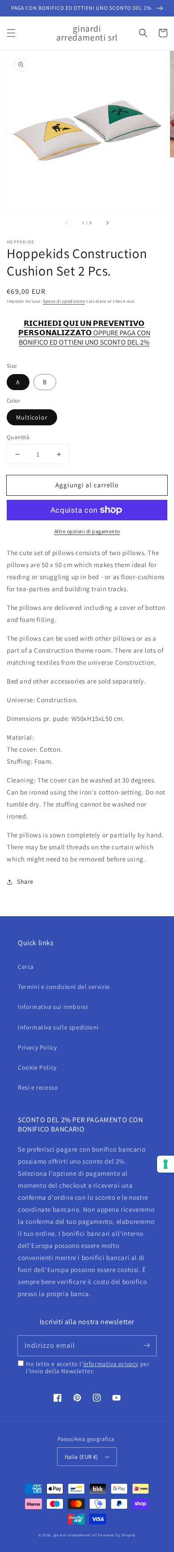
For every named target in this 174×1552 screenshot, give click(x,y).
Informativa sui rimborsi (52, 1007)
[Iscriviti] (146, 1345)
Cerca (26, 967)
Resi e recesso (38, 1087)
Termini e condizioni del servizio (64, 987)
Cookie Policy (37, 1067)
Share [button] (25, 881)
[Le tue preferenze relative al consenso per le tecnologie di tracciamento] (165, 1164)
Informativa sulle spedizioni (58, 1027)
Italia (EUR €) (81, 1457)
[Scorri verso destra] (107, 223)
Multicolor (32, 417)
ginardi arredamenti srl (75, 1534)
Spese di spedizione (64, 301)
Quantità (18, 437)
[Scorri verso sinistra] (67, 223)
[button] (11, 33)
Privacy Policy (37, 1047)
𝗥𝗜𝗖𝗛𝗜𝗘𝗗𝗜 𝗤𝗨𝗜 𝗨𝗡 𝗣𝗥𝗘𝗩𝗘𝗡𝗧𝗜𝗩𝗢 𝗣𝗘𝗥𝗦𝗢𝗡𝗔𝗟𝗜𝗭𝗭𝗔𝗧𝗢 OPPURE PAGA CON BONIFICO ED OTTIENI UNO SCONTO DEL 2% (84, 328)
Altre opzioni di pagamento (87, 531)
